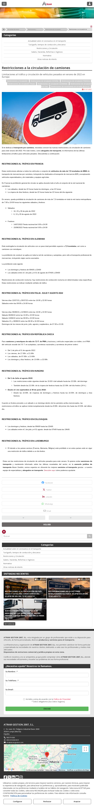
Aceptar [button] (77, 801)
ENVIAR (47, 708)
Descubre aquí (49, 470)
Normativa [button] (47, 55)
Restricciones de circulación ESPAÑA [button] (45, 81)
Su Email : (10, 689)
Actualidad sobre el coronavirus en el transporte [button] (47, 41)
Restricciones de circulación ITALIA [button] (21, 84)
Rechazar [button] (47, 801)
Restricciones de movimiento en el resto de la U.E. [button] (70, 86)
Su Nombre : (12, 671)
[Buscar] (89, 536)
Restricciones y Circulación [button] (47, 48)
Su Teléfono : (12, 680)
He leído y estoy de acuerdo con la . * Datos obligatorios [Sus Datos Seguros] (48, 700)
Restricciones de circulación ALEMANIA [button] (53, 84)
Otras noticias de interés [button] (47, 59)
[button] (91, 26)
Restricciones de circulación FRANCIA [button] (76, 81)
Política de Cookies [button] (18, 796)
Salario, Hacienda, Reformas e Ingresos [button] (47, 52)
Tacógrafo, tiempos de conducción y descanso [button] (47, 44)
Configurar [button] (17, 801)
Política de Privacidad (62, 699)
